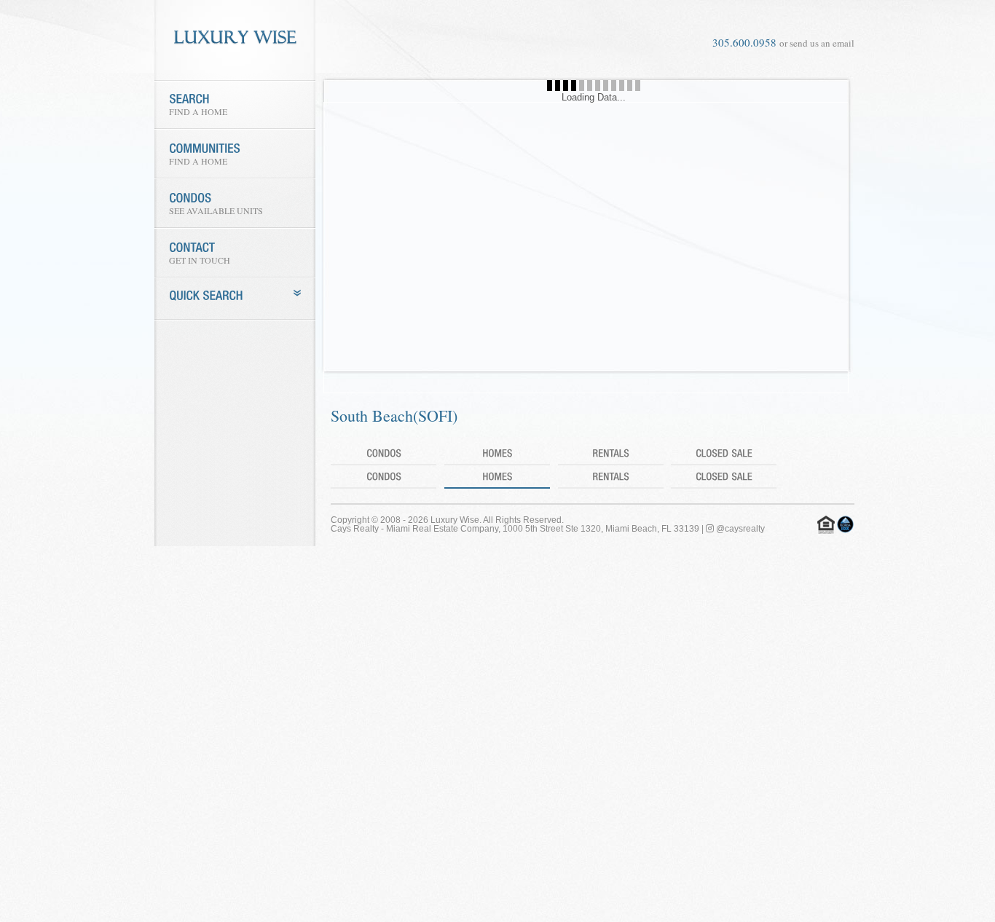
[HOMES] (497, 453)
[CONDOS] (383, 453)
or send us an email (816, 43)
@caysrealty (739, 529)
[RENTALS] (611, 453)
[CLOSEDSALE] (723, 453)
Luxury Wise (454, 520)
